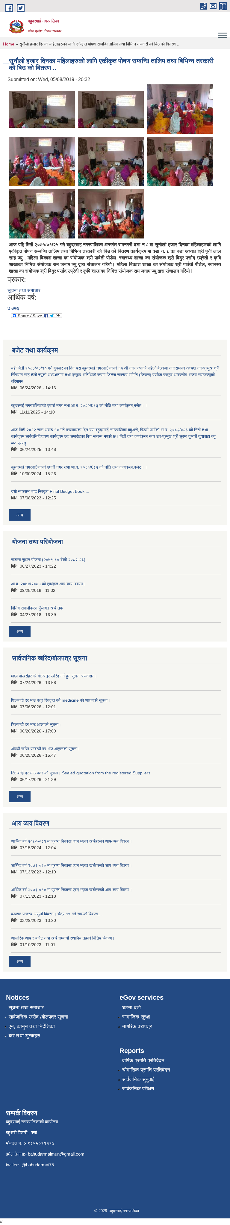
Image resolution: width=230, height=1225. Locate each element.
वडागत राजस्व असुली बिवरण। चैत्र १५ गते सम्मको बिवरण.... (57, 913)
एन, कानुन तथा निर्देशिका (32, 1026)
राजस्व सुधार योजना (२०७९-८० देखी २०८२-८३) (48, 559)
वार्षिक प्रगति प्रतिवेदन (143, 1060)
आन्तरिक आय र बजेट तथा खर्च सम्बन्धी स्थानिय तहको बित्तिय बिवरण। (63, 938)
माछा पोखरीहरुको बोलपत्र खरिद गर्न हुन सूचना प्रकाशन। (54, 676)
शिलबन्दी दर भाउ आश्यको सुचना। (36, 724)
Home (8, 44)
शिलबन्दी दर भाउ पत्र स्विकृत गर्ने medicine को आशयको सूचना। (60, 700)
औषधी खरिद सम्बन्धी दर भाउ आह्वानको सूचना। (45, 748)
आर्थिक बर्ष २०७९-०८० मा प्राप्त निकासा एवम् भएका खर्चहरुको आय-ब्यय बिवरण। (71, 865)
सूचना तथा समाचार (23, 290)
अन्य (19, 515)
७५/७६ (13, 308)
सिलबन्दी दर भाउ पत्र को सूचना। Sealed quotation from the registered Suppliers (80, 772)
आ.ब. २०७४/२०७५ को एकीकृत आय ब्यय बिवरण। (48, 583)
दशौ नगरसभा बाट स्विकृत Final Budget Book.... (50, 491)
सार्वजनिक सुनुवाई (138, 1079)
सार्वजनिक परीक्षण (138, 1089)
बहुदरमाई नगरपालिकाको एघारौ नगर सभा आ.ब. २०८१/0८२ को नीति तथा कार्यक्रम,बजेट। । (79, 467)
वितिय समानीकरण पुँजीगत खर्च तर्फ (37, 608)
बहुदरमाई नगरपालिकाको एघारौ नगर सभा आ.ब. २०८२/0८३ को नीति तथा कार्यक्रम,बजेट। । (79, 405)
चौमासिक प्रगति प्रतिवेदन (146, 1070)
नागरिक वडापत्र (137, 1026)
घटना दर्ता (131, 1007)
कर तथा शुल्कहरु (24, 1036)
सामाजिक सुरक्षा (136, 1017)
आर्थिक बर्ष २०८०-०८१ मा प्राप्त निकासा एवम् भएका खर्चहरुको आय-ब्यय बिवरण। (71, 841)
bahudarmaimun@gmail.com (56, 1153)
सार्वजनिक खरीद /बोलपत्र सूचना (38, 1017)
